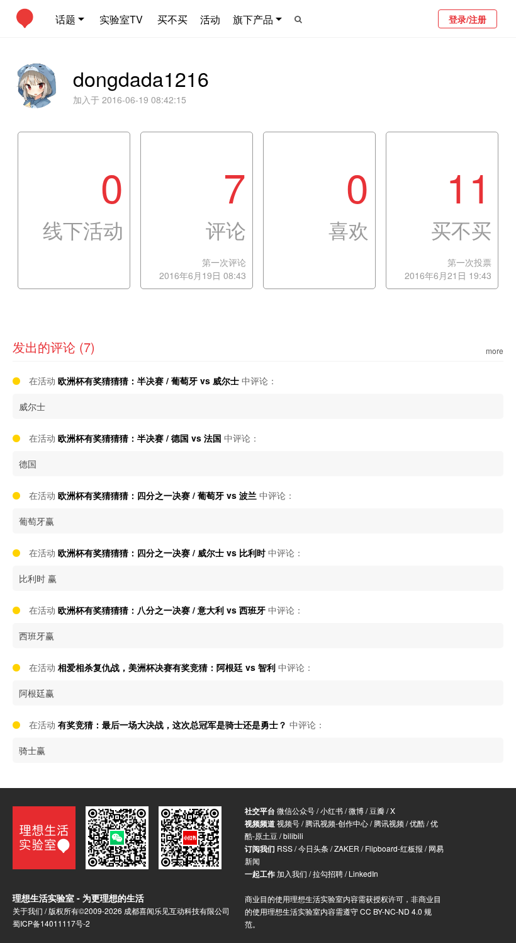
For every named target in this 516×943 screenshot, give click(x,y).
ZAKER (346, 848)
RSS (285, 848)
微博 (356, 810)
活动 (210, 19)
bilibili (293, 835)
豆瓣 (376, 810)
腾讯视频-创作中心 (336, 823)
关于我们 (28, 910)
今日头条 (313, 848)
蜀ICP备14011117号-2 (51, 923)
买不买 (172, 19)
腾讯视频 (389, 823)
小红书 (331, 810)
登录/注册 (467, 19)
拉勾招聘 (328, 873)
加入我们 (292, 873)
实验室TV (121, 19)
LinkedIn (363, 873)
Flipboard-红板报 (394, 848)
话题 (65, 19)
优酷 (417, 823)
